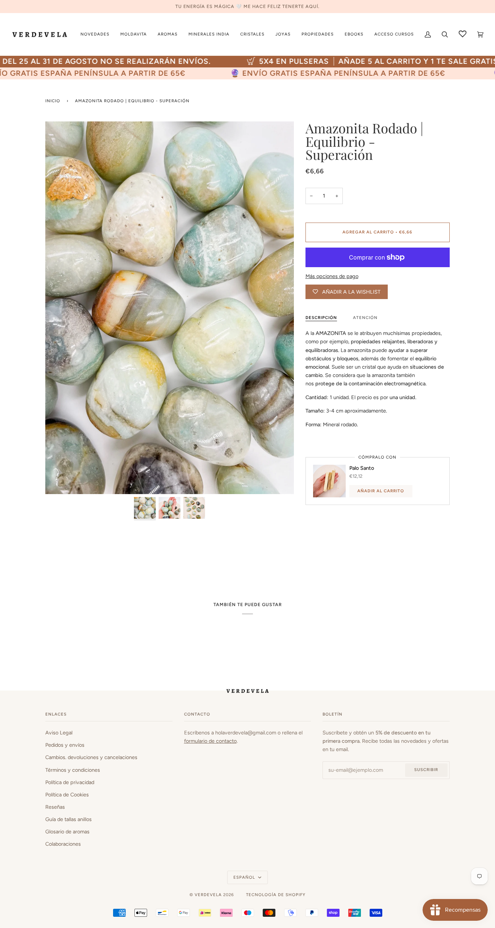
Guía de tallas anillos (68, 819)
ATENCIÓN (365, 317)
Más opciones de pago (331, 276)
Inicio (52, 100)
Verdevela (208, 894)
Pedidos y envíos (64, 745)
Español (245, 877)
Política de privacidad (69, 782)
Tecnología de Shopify (275, 894)
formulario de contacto (210, 741)
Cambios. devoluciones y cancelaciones (91, 757)
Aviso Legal (58, 732)
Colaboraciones (63, 844)
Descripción (321, 317)
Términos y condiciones (72, 770)
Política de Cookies (67, 794)
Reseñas (55, 807)
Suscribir (426, 769)
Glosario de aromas (67, 831)
